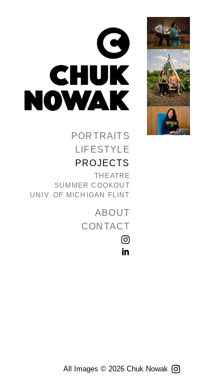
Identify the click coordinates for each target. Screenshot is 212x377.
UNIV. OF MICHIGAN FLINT (80, 195)
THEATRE (112, 176)
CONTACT (105, 226)
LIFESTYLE (102, 149)
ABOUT (112, 213)
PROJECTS (102, 163)
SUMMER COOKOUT (92, 185)
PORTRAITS (100, 136)
